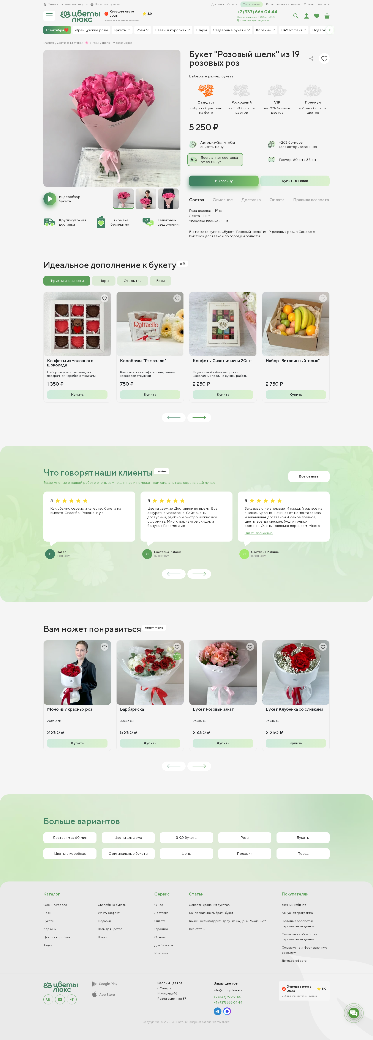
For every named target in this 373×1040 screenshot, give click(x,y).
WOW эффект (109, 912)
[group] (111, 118)
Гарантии (161, 929)
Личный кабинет (294, 904)
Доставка (218, 4)
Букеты (303, 837)
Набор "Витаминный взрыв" (293, 360)
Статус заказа (252, 4)
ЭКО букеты (186, 837)
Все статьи (197, 929)
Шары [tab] (103, 280)
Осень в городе (55, 904)
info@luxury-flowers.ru (229, 990)
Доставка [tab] (251, 200)
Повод (303, 853)
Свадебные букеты (112, 904)
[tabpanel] (259, 223)
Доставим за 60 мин (70, 837)
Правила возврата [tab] (311, 200)
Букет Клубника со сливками (294, 709)
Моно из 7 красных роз (69, 709)
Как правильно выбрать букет (211, 912)
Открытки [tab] (133, 280)
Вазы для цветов (110, 929)
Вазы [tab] (160, 280)
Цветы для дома (128, 837)
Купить (77, 394)
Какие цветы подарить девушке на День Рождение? (227, 921)
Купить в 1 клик (295, 181)
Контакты (324, 4)
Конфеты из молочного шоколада (70, 362)
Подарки (245, 853)
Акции (47, 945)
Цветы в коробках (70, 853)
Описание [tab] (223, 200)
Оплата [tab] (276, 200)
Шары (102, 937)
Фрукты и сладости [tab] (67, 280)
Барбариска (132, 709)
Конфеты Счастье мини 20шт (222, 360)
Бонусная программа (297, 912)
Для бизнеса (163, 945)
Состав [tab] (196, 200)
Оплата (232, 4)
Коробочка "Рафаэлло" (143, 360)
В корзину (224, 181)
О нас (158, 904)
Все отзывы (309, 476)
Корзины (50, 929)
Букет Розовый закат (213, 709)
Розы (245, 837)
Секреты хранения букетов (209, 904)
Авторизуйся (211, 142)
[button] (329, 30)
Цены (186, 853)
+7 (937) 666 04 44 (257, 11)
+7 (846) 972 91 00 (227, 997)
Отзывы (309, 4)
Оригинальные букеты (128, 853)
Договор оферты (294, 960)
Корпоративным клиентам (283, 4)
